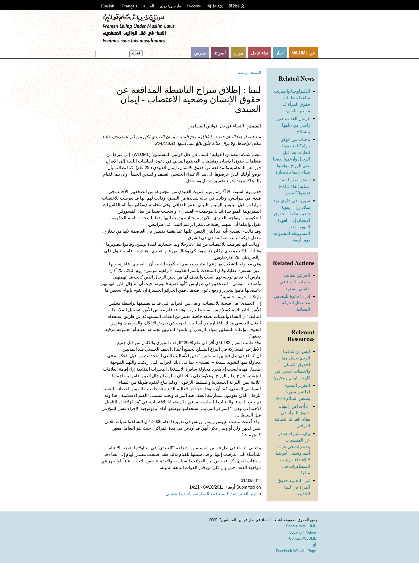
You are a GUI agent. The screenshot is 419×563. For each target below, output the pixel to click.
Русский (194, 6)
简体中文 (215, 6)
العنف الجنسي (179, 493)
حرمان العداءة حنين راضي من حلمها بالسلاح (292, 125)
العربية (148, 6)
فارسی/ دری (170, 6)
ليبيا (253, 493)
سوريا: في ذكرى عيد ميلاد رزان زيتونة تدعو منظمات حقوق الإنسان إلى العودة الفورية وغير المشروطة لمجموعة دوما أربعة (291, 220)
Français (129, 6)
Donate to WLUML (301, 526)
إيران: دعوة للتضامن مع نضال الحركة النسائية (292, 303)
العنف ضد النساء (233, 493)
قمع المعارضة (205, 493)
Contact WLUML (302, 538)
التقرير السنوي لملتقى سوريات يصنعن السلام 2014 (293, 392)
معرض (200, 52)
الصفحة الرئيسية (249, 73)
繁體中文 (237, 6)
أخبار (280, 52)
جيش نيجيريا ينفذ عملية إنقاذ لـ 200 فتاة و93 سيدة (294, 186)
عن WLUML (303, 52)
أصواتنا (219, 52)
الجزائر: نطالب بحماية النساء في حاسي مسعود (295, 282)
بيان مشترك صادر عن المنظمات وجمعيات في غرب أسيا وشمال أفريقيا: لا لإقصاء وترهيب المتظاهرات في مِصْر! (292, 453)
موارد (238, 52)
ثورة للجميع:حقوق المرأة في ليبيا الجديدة (294, 487)
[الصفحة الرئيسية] (138, 41)
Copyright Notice (302, 532)
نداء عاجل (259, 52)
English (107, 6)
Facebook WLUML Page (296, 551)
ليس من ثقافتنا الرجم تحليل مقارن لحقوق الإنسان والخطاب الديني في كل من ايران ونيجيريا (292, 364)
